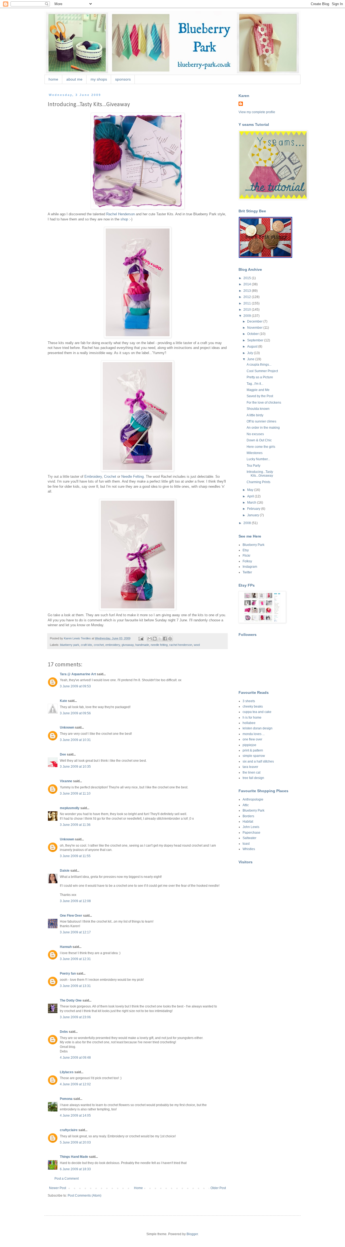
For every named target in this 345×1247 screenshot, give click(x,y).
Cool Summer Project (262, 371)
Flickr (246, 555)
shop (124, 219)
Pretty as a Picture (260, 377)
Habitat (248, 821)
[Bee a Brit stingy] (265, 257)
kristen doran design (257, 728)
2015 (247, 278)
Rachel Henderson (120, 214)
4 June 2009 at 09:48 (75, 1057)
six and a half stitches (258, 761)
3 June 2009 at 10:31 (75, 740)
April (251, 496)
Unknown (67, 727)
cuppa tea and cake (257, 712)
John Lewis (251, 827)
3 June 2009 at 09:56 (75, 713)
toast (246, 844)
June (251, 359)
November (255, 328)
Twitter (247, 572)
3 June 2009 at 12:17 (75, 932)
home (53, 79)
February (254, 509)
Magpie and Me (258, 390)
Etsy (246, 550)
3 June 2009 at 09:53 (75, 686)
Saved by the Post (260, 396)
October (253, 334)
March (252, 502)
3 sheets (249, 701)
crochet (99, 644)
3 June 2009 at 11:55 (75, 856)
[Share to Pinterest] (170, 638)
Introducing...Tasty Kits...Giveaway (260, 473)
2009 (247, 316)
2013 (247, 291)
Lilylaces (67, 1072)
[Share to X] (160, 638)
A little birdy (255, 415)
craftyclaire (69, 1130)
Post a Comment (66, 1178)
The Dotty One (71, 1000)
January (253, 515)
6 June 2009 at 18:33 (75, 1169)
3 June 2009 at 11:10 (75, 793)
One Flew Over (71, 915)
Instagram (250, 567)
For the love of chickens (264, 402)
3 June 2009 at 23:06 (75, 1017)
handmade (142, 644)
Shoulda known (258, 409)
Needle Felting (132, 476)
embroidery (112, 644)
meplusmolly (70, 808)
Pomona (66, 1099)
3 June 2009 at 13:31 (75, 986)
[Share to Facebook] (165, 638)
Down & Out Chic (259, 440)
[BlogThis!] (154, 638)
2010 (247, 309)
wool (197, 644)
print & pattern (253, 750)
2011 (247, 303)
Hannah (66, 947)
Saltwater (249, 838)
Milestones (255, 453)
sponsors (123, 79)
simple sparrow (254, 756)
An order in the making (263, 427)
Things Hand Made (74, 1157)
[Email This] (149, 638)
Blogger (192, 1234)
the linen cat (251, 772)
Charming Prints (258, 482)
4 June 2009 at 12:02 (75, 1084)
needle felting (159, 644)
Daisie (65, 870)
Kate (63, 701)
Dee (63, 754)
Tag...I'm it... (255, 384)
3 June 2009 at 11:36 (75, 825)
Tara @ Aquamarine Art (78, 674)
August (252, 346)
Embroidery (93, 476)
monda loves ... (254, 734)
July (250, 353)
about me (74, 79)
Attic (246, 805)
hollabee (249, 723)
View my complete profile (257, 112)
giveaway (128, 644)
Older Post (218, 1188)
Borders (248, 816)
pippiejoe (249, 745)
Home (138, 1188)
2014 (247, 284)
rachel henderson (180, 644)
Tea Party (253, 465)
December (255, 321)
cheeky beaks (253, 706)
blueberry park (69, 644)
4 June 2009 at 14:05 (75, 1115)
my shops (99, 79)
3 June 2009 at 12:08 (75, 901)
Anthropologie (253, 799)
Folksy (247, 561)
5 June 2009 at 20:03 (75, 1142)
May (250, 490)
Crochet (110, 476)
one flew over (252, 739)
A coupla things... (259, 364)
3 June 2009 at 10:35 (75, 766)
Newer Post (57, 1188)
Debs (64, 1032)
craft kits (86, 644)
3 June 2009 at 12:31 (75, 959)
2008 (247, 523)
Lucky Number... (258, 459)
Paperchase (251, 832)
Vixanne (66, 781)
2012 (247, 297)
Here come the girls (261, 447)
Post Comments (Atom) (84, 1195)
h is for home (252, 717)
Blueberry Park (253, 545)
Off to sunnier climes (261, 421)
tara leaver (250, 767)
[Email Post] (140, 638)
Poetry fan (68, 973)
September (255, 340)
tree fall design (253, 778)
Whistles (249, 849)
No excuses (255, 434)
